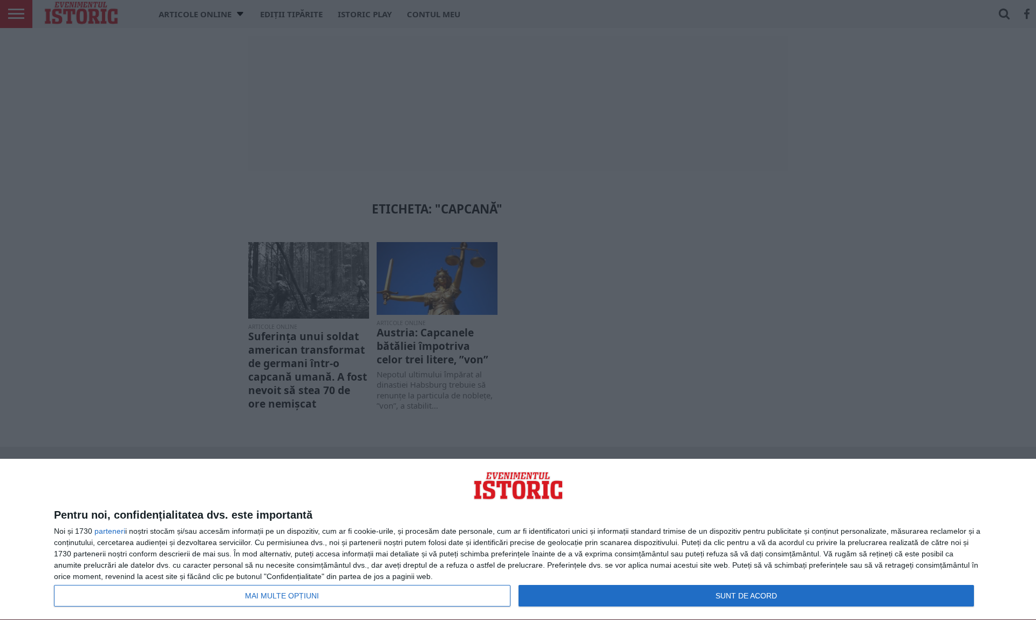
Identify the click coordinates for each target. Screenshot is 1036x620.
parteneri (109, 531)
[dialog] (518, 539)
